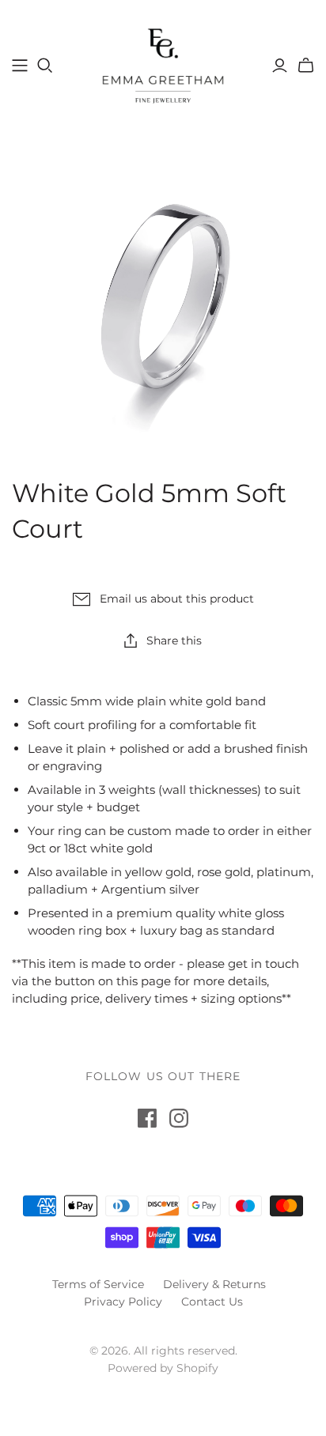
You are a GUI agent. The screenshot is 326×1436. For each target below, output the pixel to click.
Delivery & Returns (214, 1284)
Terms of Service (98, 1284)
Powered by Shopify (163, 1368)
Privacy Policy (123, 1301)
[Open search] (45, 66)
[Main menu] (20, 66)
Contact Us (212, 1301)
